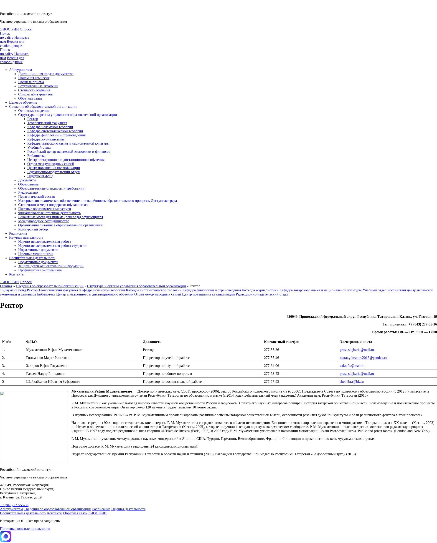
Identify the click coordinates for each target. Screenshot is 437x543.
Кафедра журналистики (45, 139)
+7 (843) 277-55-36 (14, 505)
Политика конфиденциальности (25, 528)
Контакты (16, 274)
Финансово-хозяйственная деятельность (49, 213)
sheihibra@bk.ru (352, 381)
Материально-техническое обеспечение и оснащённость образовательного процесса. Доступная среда (97, 201)
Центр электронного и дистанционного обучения (65, 160)
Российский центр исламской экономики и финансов (68, 151)
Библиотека (36, 156)
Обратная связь (30, 98)
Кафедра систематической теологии (55, 131)
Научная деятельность (26, 237)
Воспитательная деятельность (32, 258)
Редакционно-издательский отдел (53, 172)
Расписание (18, 233)
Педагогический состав (36, 196)
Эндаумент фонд (40, 176)
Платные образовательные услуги (44, 209)
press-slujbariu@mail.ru (357, 350)
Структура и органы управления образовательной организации (67, 115)
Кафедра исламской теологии (50, 127)
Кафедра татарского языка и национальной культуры (68, 143)
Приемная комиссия (33, 78)
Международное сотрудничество (43, 221)
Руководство (28, 192)
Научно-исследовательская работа (44, 241)
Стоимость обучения (34, 90)
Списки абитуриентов (35, 94)
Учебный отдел (39, 147)
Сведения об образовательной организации (43, 106)
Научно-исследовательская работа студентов (52, 246)
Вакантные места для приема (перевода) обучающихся (60, 217)
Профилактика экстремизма (40, 270)
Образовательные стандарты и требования (51, 188)
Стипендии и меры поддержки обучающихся (53, 205)
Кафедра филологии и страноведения (56, 135)
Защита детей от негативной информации (51, 266)
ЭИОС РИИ (9, 29)
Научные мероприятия (35, 254)
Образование (28, 184)
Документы (27, 180)
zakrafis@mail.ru (352, 366)
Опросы (26, 29)
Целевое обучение (23, 102)
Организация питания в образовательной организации (60, 225)
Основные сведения (33, 111)
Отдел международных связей (50, 164)
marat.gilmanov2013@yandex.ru (363, 358)
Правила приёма (31, 82)
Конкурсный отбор (33, 229)
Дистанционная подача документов (46, 74)
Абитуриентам (20, 70)
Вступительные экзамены (38, 86)
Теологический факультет (47, 123)
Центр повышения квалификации (53, 168)
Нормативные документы (38, 250)
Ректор (32, 119)
